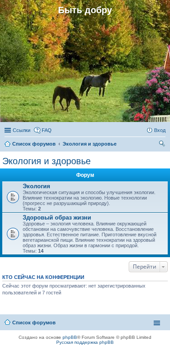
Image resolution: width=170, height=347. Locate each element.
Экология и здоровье (46, 161)
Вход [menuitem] (159, 130)
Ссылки (21, 130)
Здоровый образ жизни (57, 217)
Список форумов (34, 322)
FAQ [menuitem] (47, 130)
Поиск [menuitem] (162, 144)
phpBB (70, 337)
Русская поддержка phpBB (85, 342)
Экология (36, 186)
